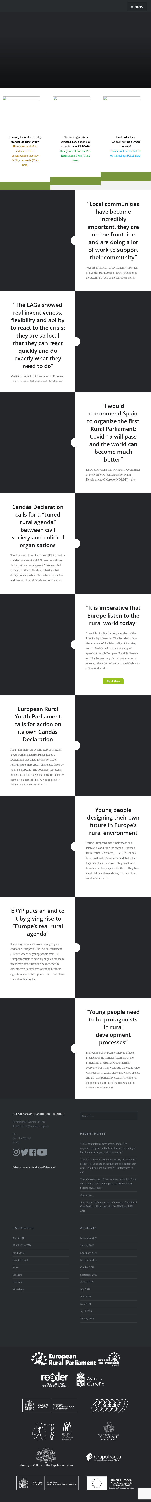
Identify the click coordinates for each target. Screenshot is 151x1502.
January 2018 (87, 1318)
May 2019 (85, 1304)
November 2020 (88, 1238)
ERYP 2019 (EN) (22, 1245)
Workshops (18, 1289)
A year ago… (87, 1195)
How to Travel (20, 1260)
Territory (17, 1282)
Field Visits (18, 1252)
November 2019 (88, 1260)
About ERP (18, 1238)
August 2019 (87, 1282)
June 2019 (85, 1296)
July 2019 (85, 1289)
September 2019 (88, 1274)
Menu (138, 6)
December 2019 (88, 1252)
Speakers (17, 1274)
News (15, 1267)
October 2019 (87, 1267)
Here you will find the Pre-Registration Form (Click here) (75, 155)
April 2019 (86, 1311)
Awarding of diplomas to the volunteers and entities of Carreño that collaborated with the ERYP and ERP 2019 (108, 1206)
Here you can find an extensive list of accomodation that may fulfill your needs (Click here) (25, 155)
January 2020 (87, 1245)
